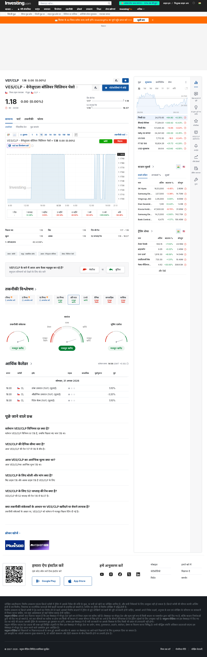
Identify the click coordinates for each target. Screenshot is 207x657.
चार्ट (18, 119)
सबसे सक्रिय (142, 175)
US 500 (141, 138)
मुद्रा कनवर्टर (34, 127)
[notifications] (194, 3)
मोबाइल (154, 564)
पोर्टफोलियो (155, 571)
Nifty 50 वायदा (144, 133)
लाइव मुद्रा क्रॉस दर (54, 14)
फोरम (40, 119)
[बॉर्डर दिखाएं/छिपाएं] (76, 135)
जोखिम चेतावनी (196, 649)
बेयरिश (92, 269)
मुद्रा (139, 82)
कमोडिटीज (160, 82)
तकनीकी (28, 119)
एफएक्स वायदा (104, 14)
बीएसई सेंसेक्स (143, 123)
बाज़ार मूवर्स (144, 166)
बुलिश (118, 269)
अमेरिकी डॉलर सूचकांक (88, 14)
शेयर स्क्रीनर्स (110, 9)
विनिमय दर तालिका (70, 14)
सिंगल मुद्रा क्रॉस (26, 14)
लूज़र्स (167, 175)
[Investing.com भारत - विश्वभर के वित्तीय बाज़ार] (18, 3)
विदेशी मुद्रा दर (40, 14)
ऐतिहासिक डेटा (21, 127)
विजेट (153, 577)
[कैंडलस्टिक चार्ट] (8, 135)
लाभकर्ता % (156, 175)
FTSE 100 (142, 143)
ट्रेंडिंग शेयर (143, 231)
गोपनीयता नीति (181, 649)
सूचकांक (148, 82)
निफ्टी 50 (141, 117)
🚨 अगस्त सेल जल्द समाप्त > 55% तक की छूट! (139, 3)
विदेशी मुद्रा (11, 14)
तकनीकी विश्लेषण (19, 289)
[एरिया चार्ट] (14, 135)
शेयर (170, 82)
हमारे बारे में (186, 564)
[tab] (10, 300)
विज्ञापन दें (185, 571)
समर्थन (184, 577)
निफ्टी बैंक (142, 128)
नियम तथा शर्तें (165, 649)
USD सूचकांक (143, 148)
